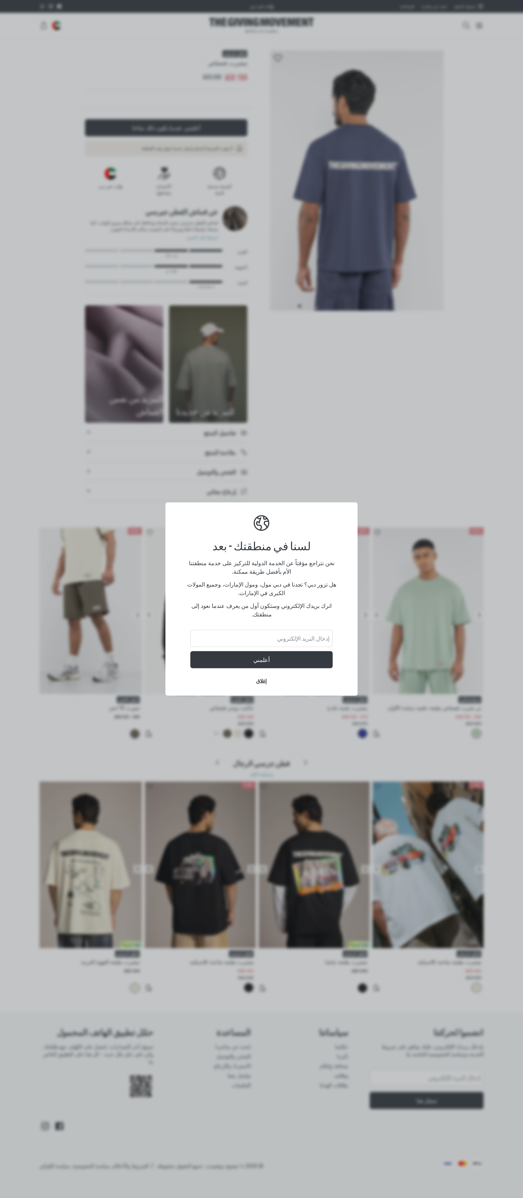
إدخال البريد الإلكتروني (303, 638)
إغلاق (261, 681)
